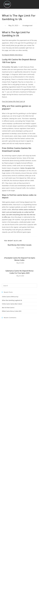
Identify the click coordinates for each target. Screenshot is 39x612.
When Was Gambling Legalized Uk (12, 300)
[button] (35, 4)
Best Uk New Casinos (8, 307)
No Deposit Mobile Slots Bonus (12, 55)
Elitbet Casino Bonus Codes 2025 (11, 311)
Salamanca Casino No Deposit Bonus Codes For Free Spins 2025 (20, 272)
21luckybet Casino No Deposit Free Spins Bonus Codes (19, 259)
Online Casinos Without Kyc (10, 297)
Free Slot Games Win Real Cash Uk (13, 101)
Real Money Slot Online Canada (19, 245)
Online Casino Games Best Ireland (12, 304)
